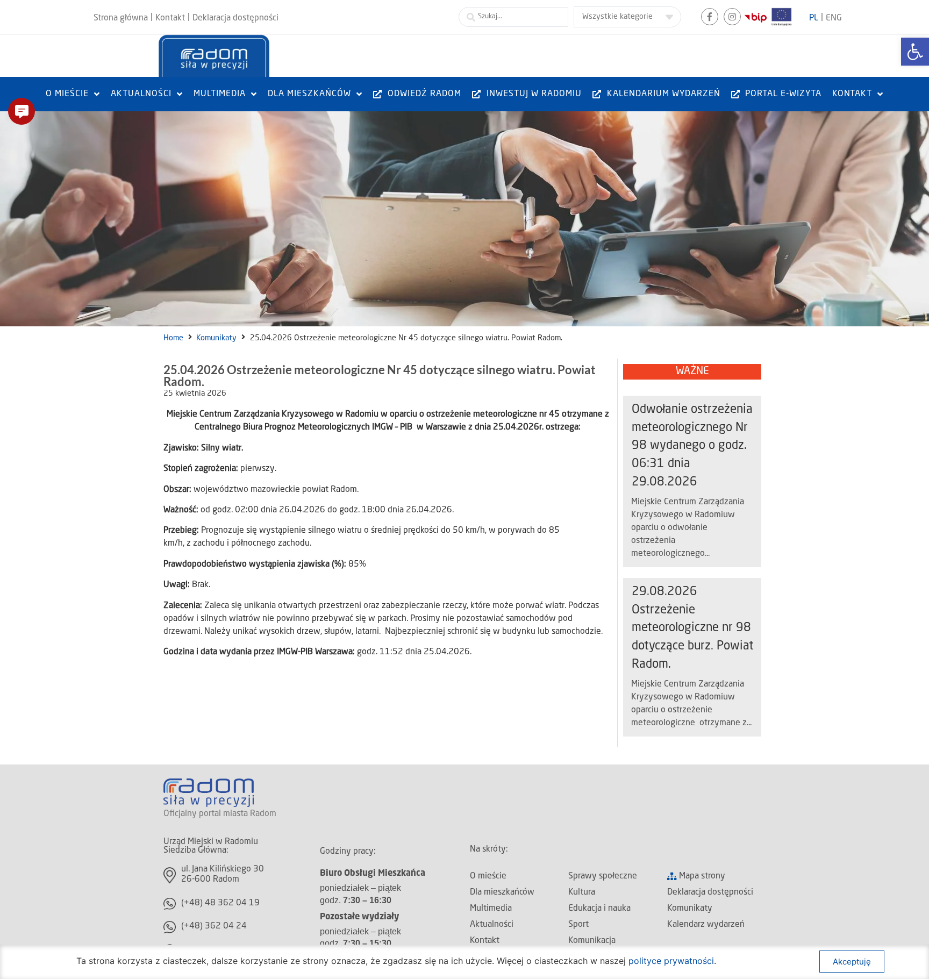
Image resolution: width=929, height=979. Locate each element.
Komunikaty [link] (216, 338)
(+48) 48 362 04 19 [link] (220, 903)
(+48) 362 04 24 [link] (214, 926)
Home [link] (173, 338)
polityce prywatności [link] (671, 960)
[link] (915, 52)
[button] (21, 111)
